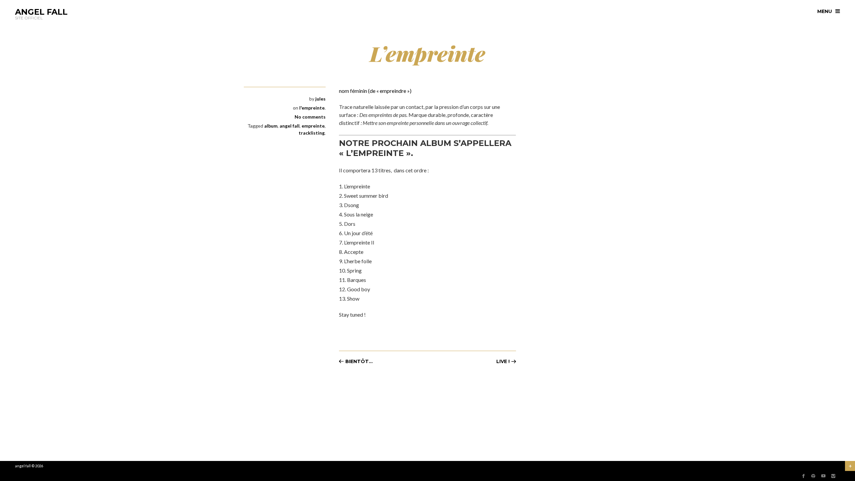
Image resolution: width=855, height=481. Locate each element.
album (271, 126)
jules (320, 99)
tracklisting (312, 133)
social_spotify (813, 476)
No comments (310, 117)
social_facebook (803, 476)
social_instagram (833, 476)
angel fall (290, 126)
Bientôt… (359, 361)
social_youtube (823, 476)
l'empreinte (312, 108)
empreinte (313, 126)
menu (824, 11)
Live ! (503, 361)
